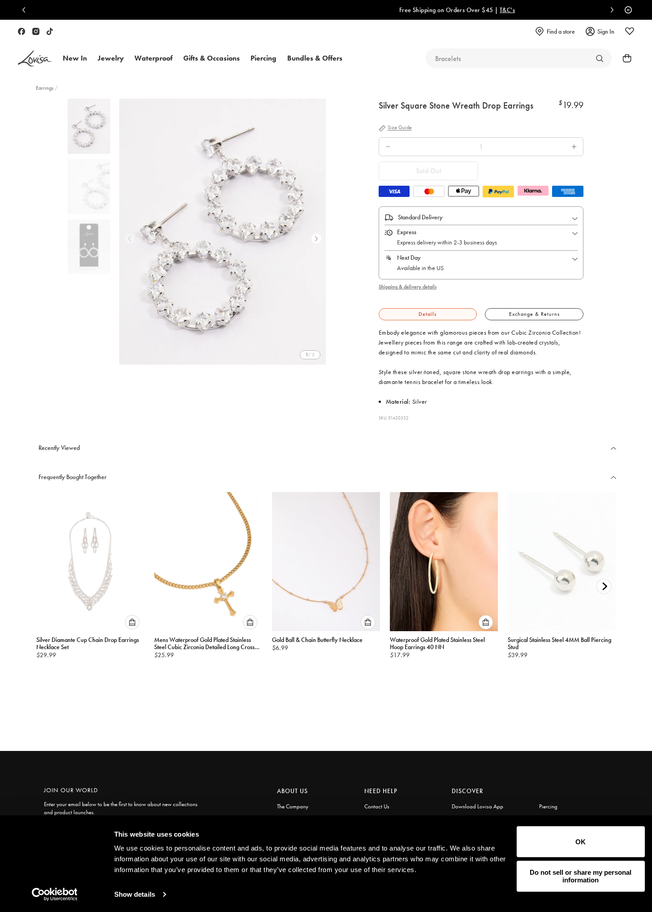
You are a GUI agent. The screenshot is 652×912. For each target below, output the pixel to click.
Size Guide (400, 128)
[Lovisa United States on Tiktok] (50, 31)
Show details (134, 894)
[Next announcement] (610, 10)
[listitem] (222, 232)
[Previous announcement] (26, 10)
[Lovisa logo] (35, 58)
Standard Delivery (420, 217)
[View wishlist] (629, 31)
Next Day (409, 257)
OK (580, 842)
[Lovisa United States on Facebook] (21, 31)
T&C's (379, 10)
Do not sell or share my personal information (580, 876)
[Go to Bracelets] (599, 58)
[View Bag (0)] (624, 58)
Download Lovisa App (477, 806)
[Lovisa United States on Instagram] (35, 31)
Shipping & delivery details (407, 286)
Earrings (45, 88)
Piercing (548, 806)
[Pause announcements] (626, 10)
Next (316, 238)
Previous (129, 238)
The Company (292, 806)
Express (406, 232)
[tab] (428, 314)
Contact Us (376, 806)
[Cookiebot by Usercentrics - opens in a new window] (54, 894)
